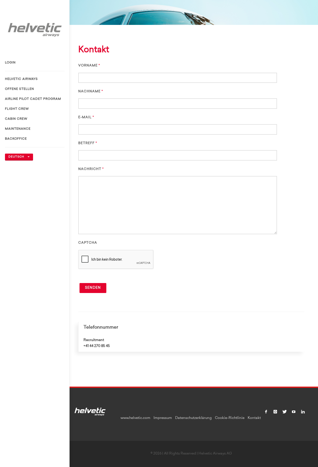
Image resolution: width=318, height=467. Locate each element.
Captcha (87, 242)
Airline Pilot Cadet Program (33, 99)
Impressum (163, 418)
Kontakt (254, 418)
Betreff (86, 143)
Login (10, 62)
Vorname (88, 65)
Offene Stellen (19, 89)
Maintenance (18, 128)
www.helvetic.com (135, 418)
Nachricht (89, 169)
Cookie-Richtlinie (229, 418)
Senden (93, 288)
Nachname (89, 91)
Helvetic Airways (21, 79)
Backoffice (16, 138)
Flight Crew (17, 109)
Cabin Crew (16, 118)
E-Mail (85, 117)
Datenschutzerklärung (193, 418)
